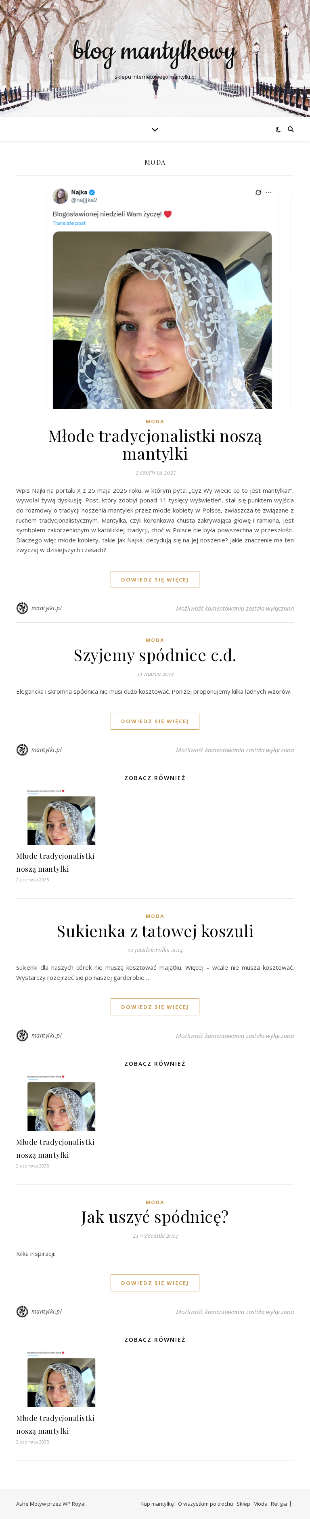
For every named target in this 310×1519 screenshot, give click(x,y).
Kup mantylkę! (157, 1503)
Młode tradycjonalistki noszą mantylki (155, 444)
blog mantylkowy (155, 52)
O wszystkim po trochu (205, 1503)
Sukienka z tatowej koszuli (155, 930)
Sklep (243, 1503)
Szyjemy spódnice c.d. (155, 654)
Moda (155, 421)
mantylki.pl (46, 608)
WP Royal (74, 1503)
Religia (279, 1503)
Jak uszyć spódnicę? (155, 1216)
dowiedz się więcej (155, 579)
